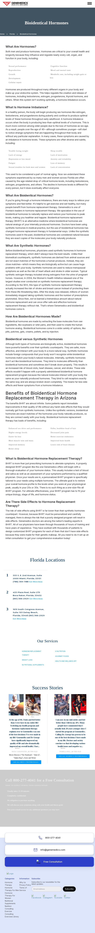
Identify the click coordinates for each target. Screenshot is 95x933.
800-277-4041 (52, 837)
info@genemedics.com (52, 849)
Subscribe (69, 889)
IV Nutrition (60, 651)
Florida (12, 34)
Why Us (22, 882)
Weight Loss (27, 660)
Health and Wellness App (65, 661)
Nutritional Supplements (33, 665)
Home (2, 34)
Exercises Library (12, 917)
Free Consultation (53, 861)
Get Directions (36, 582)
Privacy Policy (25, 885)
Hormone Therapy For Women (10, 895)
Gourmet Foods (62, 656)
